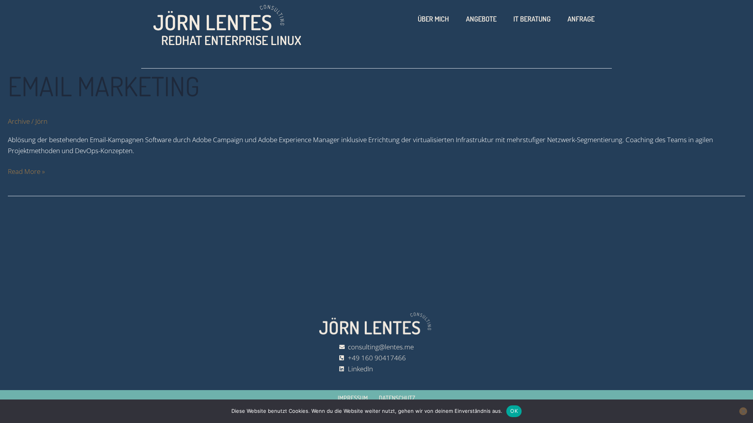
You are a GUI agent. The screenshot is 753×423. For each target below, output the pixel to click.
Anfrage (581, 18)
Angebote (481, 18)
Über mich (433, 18)
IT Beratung (532, 18)
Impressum (353, 398)
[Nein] (743, 411)
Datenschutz (397, 398)
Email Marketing (104, 86)
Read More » (26, 171)
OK (514, 411)
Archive (19, 121)
